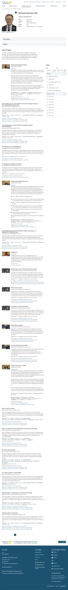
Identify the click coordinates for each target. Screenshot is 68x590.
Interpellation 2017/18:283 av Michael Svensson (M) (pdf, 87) (24, 360)
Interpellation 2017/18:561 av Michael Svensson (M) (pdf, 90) (15, 177)
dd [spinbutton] (52, 70)
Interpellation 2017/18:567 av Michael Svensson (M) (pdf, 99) (15, 160)
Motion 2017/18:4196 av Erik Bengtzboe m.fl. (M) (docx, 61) (15, 141)
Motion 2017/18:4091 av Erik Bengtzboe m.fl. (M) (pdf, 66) (15, 248)
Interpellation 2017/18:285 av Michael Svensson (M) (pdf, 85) (24, 339)
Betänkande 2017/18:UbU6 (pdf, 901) (20, 403)
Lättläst (27, 1)
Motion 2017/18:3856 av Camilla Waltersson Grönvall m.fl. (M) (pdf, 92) (17, 529)
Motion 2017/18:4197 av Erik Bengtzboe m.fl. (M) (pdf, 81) (15, 121)
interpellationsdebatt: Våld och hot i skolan (22, 302)
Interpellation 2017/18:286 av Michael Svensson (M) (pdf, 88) (24, 319)
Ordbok (53, 1)
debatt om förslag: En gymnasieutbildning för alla (23, 226)
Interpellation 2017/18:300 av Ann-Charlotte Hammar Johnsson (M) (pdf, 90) (28, 282)
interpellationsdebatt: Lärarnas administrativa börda (24, 361)
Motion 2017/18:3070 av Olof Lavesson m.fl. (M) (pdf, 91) (15, 468)
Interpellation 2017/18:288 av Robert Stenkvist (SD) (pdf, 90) (24, 301)
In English (39, 1)
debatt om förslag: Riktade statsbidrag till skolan (23, 99)
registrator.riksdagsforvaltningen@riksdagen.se (13, 573)
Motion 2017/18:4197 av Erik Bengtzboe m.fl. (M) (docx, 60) (15, 119)
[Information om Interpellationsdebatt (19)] (60, 82)
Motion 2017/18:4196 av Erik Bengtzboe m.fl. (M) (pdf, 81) (15, 142)
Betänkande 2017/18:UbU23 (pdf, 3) (20, 225)
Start (3, 8)
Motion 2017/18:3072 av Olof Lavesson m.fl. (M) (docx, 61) (15, 423)
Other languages (46, 1)
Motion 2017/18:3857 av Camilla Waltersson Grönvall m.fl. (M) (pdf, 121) (18, 509)
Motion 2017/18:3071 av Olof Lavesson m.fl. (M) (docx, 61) (15, 444)
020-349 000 (6, 561)
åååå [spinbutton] (48, 70)
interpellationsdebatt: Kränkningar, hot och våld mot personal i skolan (28, 283)
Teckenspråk (33, 1)
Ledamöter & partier (8, 8)
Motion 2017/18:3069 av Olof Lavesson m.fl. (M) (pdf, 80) (15, 488)
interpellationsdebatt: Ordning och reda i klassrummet (24, 321)
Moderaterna (29, 19)
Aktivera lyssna (58, 1)
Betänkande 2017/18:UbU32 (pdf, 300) (20, 98)
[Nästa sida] (33, 535)
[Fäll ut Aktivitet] (65, 74)
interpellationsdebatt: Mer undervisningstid (22, 341)
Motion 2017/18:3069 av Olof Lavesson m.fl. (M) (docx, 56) (15, 487)
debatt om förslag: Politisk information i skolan (23, 404)
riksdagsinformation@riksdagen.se (10, 563)
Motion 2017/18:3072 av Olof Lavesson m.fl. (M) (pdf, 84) (15, 424)
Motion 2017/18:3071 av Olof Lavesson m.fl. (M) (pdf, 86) (15, 446)
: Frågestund (16, 265)
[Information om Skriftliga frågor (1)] (57, 87)
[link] (12, 535)
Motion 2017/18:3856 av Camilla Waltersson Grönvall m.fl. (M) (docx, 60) (18, 527)
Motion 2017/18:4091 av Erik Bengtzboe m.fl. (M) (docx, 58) (15, 246)
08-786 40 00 (6, 554)
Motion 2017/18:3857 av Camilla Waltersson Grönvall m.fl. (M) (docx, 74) (18, 507)
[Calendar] (54, 70)
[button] (13, 6)
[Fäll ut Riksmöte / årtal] (65, 94)
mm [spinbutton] (50, 70)
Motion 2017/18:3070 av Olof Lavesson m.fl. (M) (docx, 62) (15, 467)
